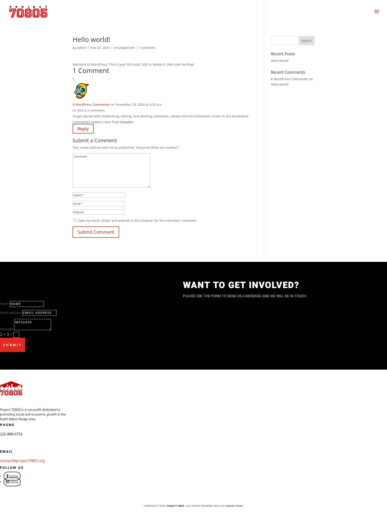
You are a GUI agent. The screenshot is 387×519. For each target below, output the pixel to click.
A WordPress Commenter (91, 104)
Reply (83, 129)
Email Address (11, 312)
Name (4, 303)
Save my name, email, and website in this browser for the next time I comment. (137, 220)
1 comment (146, 47)
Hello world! (280, 60)
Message (6, 329)
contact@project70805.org (22, 460)
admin (82, 47)
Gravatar (126, 122)
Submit (12, 345)
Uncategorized (124, 47)
